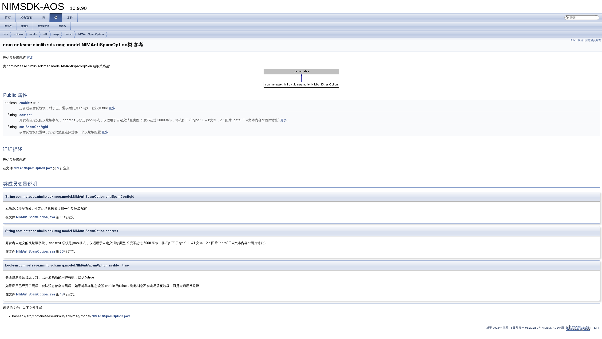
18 (61, 294)
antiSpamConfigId (33, 127)
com (5, 34)
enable (24, 103)
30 (61, 251)
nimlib (33, 34)
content (25, 115)
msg (56, 34)
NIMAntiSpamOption (91, 34)
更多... (31, 58)
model (68, 34)
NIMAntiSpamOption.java (32, 168)
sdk (45, 34)
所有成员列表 (593, 40)
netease (19, 34)
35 (61, 217)
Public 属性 (576, 40)
